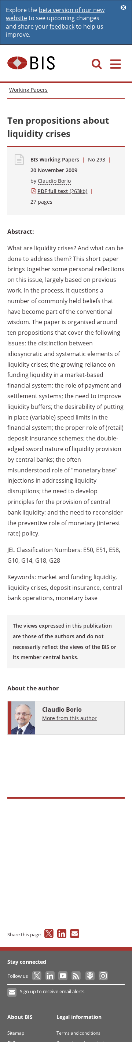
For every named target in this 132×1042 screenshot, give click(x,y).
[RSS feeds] (76, 976)
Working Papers (28, 89)
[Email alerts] (12, 992)
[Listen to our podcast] (90, 976)
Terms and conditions (78, 1033)
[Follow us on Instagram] (103, 976)
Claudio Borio (54, 180)
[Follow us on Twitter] (37, 976)
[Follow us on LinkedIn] (50, 976)
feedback (62, 26)
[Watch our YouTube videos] (63, 976)
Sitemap (15, 1033)
